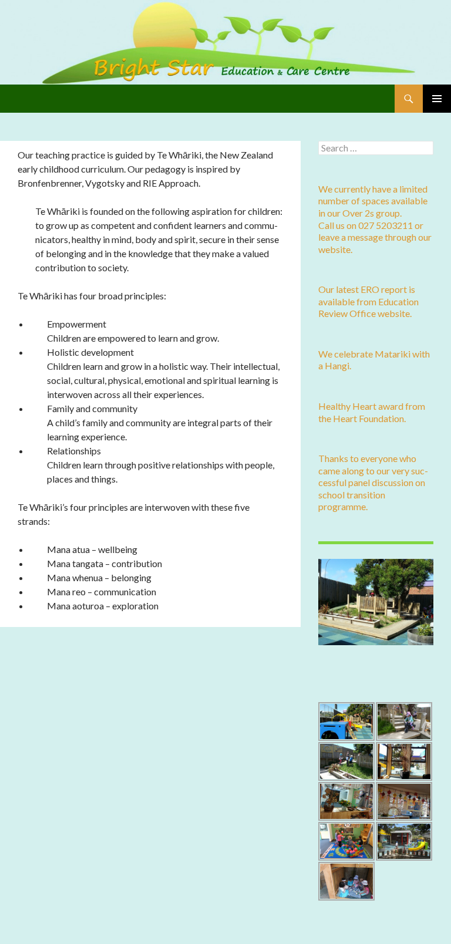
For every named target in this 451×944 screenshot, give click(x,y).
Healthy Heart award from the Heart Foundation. (371, 412)
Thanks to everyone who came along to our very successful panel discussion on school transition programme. (373, 482)
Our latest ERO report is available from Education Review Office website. (368, 301)
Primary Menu (437, 99)
